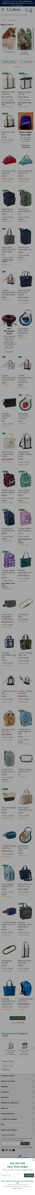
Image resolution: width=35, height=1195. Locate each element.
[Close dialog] (33, 1159)
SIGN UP (29, 1175)
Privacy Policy (17, 1188)
